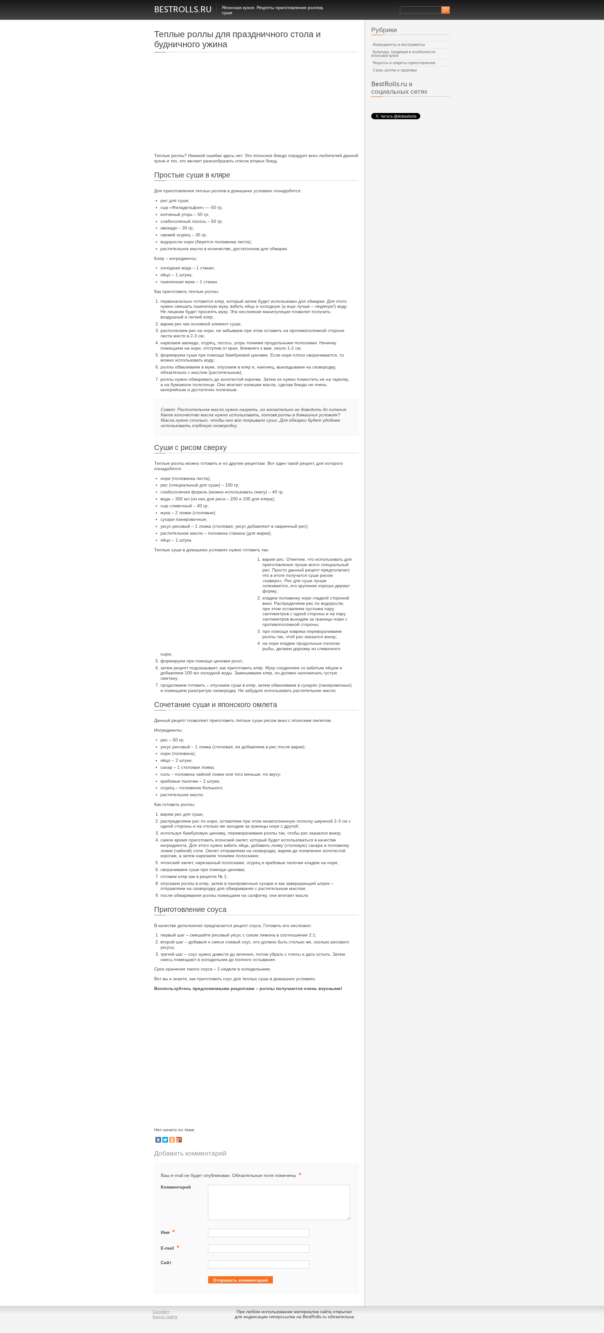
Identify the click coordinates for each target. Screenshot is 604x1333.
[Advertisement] (207, 103)
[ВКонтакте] (158, 1140)
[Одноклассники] (172, 1140)
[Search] (445, 10)
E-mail (170, 1247)
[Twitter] (165, 1140)
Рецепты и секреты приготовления (404, 63)
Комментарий (176, 1187)
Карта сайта (165, 1316)
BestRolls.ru (183, 9)
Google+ (161, 1311)
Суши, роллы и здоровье (395, 70)
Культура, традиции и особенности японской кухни (403, 54)
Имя (168, 1232)
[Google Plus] (179, 1140)
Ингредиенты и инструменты (399, 44)
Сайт (166, 1262)
